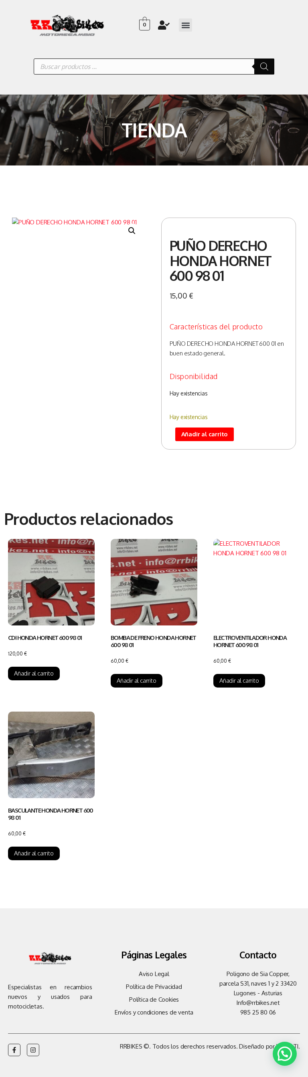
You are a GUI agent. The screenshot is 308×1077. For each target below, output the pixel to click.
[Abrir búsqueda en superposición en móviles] (154, 66)
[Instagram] (33, 1050)
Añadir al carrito (204, 434)
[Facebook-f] (14, 1050)
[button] (185, 25)
